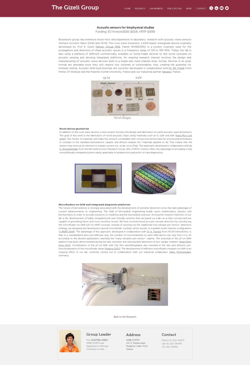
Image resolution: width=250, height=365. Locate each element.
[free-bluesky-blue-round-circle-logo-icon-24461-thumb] (227, 8)
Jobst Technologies (180, 252)
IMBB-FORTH (133, 340)
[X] (211, 8)
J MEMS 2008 (66, 231)
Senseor (166, 71)
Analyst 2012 (112, 248)
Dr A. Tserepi (154, 231)
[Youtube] (222, 8)
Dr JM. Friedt (176, 68)
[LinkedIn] (216, 8)
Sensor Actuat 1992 (108, 46)
